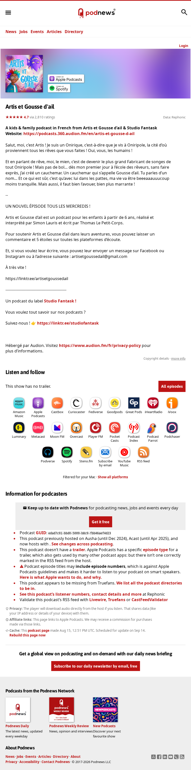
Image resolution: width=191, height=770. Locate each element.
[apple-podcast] (66, 81)
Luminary (19, 436)
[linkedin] (165, 758)
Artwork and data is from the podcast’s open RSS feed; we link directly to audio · (107, 358)
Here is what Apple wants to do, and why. (61, 577)
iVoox (172, 412)
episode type (155, 549)
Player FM (95, 436)
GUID (41, 532)
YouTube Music (124, 463)
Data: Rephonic (174, 117)
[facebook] (160, 758)
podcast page (38, 630)
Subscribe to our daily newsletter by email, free (95, 666)
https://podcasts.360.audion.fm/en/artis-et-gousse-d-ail (79, 133)
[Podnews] (81, 13)
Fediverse (96, 412)
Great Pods (134, 412)
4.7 (26, 117)
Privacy (11, 762)
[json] (177, 758)
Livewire (97, 599)
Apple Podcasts (38, 414)
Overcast (76, 436)
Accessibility (29, 762)
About (76, 756)
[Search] (184, 14)
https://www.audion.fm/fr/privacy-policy (100, 345)
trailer (79, 549)
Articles (54, 31)
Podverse (48, 461)
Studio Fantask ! (59, 301)
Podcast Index (134, 438)
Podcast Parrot (153, 438)
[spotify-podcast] (59, 91)
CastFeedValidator (150, 599)
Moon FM (57, 436)
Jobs (23, 31)
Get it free (100, 522)
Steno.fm (86, 461)
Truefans (116, 599)
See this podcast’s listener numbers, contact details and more (81, 594)
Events (37, 31)
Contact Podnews (56, 762)
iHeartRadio (153, 412)
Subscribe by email (105, 463)
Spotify (67, 461)
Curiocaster (76, 412)
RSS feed (143, 461)
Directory (74, 31)
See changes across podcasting (82, 544)
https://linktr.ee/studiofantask (68, 323)
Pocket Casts (115, 438)
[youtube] (171, 758)
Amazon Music (19, 414)
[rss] (183, 758)
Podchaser (172, 436)
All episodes (172, 386)
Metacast (38, 436)
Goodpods (115, 412)
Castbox (57, 412)
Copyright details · (164, 358)
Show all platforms (113, 477)
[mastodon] (154, 758)
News (10, 31)
